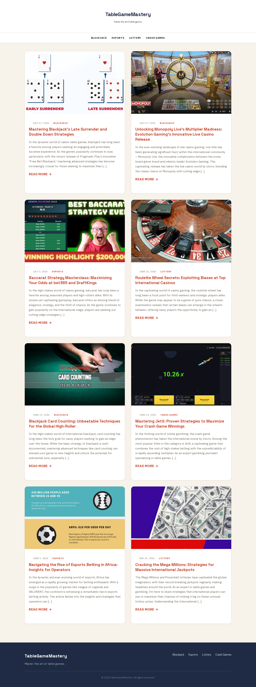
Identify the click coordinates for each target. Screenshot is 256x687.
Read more (38, 174)
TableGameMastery (128, 14)
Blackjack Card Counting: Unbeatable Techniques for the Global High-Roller (74, 424)
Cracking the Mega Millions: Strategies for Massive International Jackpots (174, 567)
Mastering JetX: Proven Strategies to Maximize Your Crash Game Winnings (179, 424)
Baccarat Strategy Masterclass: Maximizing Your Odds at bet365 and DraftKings (70, 280)
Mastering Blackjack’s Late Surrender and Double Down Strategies (68, 132)
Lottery (135, 37)
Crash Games (155, 37)
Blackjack (99, 37)
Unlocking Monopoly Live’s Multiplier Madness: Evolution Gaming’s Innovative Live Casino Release (178, 134)
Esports (118, 37)
